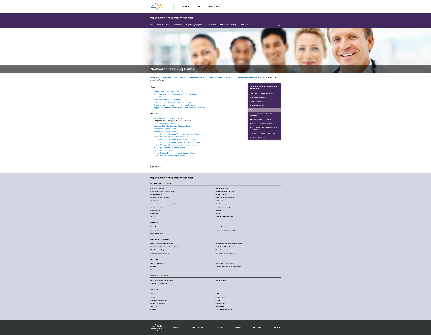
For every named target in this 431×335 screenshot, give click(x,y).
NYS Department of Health (224, 309)
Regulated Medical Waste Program (160, 253)
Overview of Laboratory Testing (262, 93)
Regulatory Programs (194, 25)
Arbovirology (154, 201)
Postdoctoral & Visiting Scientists (226, 263)
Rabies (218, 213)
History (218, 300)
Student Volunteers (156, 270)
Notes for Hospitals (257, 137)
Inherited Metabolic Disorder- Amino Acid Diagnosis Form (176, 134)
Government (214, 6)
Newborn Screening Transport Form (167, 100)
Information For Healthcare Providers (251, 77)
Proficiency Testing (221, 194)
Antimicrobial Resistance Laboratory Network (164, 204)
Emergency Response (157, 188)
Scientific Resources (156, 233)
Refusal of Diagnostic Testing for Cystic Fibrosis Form (174, 102)
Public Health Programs (160, 25)
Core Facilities (154, 230)
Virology (152, 216)
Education (212, 25)
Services (185, 6)
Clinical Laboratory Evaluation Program (162, 243)
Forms (252, 110)
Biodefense (219, 204)
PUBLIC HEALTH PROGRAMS (160, 184)
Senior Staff (153, 306)
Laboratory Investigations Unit (225, 253)
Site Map (153, 309)
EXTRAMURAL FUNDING (159, 276)
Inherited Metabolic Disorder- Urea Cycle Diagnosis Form (176, 145)
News (198, 6)
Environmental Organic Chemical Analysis (163, 191)
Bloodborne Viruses (156, 207)
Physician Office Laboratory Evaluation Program (164, 247)
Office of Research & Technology (225, 230)
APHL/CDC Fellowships (157, 263)
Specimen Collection (258, 97)
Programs (257, 327)
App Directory (197, 327)
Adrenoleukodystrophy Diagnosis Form (169, 118)
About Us (244, 25)
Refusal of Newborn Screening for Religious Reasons (174, 105)
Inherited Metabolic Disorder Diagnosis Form (171, 137)
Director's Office (220, 297)
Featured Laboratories (222, 227)
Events (238, 327)
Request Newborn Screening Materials (169, 92)
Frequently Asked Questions (261, 124)
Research (178, 25)
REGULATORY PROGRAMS (159, 239)
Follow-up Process (257, 106)
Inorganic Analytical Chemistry (225, 191)
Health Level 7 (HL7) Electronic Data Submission (264, 128)
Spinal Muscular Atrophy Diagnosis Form (169, 156)
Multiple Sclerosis (221, 280)
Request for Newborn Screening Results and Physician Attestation (180, 108)
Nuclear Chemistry (156, 194)
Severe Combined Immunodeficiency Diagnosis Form (174, 153)
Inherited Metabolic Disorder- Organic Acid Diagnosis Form (177, 142)
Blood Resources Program (158, 250)
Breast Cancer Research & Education (161, 280)
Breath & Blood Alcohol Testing (225, 247)
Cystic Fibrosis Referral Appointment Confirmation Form (175, 94)
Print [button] (157, 166)
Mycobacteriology (155, 210)
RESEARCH (154, 222)
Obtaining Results (257, 101)
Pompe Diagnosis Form (163, 150)
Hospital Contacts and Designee (262, 133)
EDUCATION (154, 259)
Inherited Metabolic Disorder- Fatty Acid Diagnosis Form (175, 140)
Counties (219, 327)
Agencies (175, 327)
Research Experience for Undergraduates (228, 266)
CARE (217, 294)
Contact (152, 297)
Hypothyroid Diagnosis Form (165, 131)
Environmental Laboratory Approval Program (229, 243)
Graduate (153, 266)
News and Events (221, 303)
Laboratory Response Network (159, 197)
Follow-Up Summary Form (164, 97)
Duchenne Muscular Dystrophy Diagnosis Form (172, 126)
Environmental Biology (222, 188)
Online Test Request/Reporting (225, 197)
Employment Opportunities (158, 300)
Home (152, 77)
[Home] (171, 17)
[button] (279, 25)
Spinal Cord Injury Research (158, 283)
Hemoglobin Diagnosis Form (165, 129)
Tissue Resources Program (224, 250)
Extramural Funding (228, 25)
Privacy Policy (220, 306)
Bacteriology (219, 201)
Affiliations (153, 294)
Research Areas (155, 227)
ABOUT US (154, 289)
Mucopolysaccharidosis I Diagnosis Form (169, 148)
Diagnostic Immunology (223, 207)
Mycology (218, 210)
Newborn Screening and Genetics (193, 77)
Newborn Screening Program (221, 77)
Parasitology (154, 213)
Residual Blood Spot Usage (260, 119)
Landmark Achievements (157, 303)
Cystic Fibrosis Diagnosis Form (165, 123)
